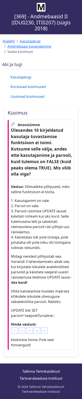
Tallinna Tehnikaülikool (41, 371)
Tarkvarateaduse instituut (41, 378)
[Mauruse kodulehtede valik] (41, 7)
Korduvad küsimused (28, 86)
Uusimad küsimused (27, 96)
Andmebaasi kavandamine (29, 46)
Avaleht (9, 41)
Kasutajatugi (30, 41)
